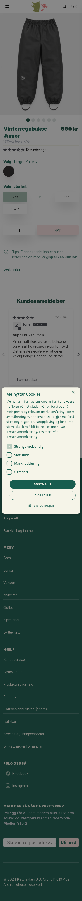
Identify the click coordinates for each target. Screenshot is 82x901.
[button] (41, 505)
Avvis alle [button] (43, 495)
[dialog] (41, 450)
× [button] (73, 392)
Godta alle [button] (43, 484)
